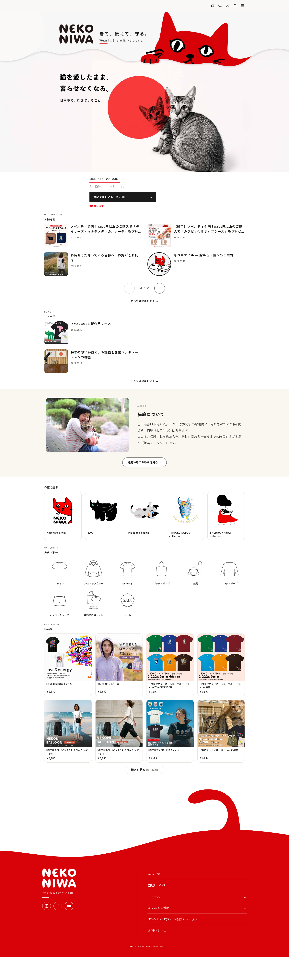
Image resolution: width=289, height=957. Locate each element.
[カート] (235, 5)
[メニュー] (242, 5)
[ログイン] (227, 5)
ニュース (197, 896)
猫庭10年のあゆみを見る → (144, 462)
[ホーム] (212, 5)
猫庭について (197, 885)
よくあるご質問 (197, 907)
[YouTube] (69, 906)
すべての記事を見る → (144, 301)
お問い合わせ (197, 930)
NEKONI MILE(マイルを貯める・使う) (197, 919)
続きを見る (144, 769)
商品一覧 (197, 874)
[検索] (220, 5)
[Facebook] (57, 906)
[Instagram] (46, 906)
